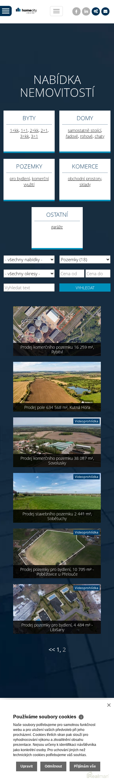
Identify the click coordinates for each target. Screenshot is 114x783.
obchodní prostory (84, 178)
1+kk (14, 130)
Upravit (26, 766)
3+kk (24, 136)
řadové (72, 136)
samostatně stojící (84, 130)
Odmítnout (53, 766)
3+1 (34, 136)
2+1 (44, 130)
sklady (85, 184)
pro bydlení (20, 178)
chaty (99, 136)
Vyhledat (85, 287)
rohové (86, 136)
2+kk (34, 130)
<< (52, 649)
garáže (57, 227)
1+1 (24, 130)
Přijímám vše (85, 766)
